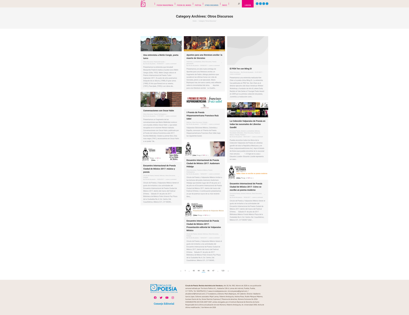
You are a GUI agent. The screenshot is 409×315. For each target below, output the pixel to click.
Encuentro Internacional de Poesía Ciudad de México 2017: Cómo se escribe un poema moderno (246, 186)
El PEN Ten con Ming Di (241, 68)
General (243, 131)
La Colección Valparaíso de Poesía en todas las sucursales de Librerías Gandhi (247, 124)
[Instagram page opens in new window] (263, 3)
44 (199, 271)
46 (208, 271)
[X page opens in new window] (260, 3)
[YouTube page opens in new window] (267, 3)
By (149, 63)
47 (213, 271)
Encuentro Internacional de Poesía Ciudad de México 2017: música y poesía (159, 168)
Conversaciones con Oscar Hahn (158, 110)
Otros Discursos (148, 62)
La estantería (197, 61)
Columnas (189, 61)
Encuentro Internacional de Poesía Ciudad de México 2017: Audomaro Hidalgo (203, 163)
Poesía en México (202, 170)
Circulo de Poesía (235, 131)
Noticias (189, 122)
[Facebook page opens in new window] (257, 3)
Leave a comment (171, 63)
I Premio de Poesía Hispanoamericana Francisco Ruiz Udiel (202, 115)
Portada (205, 122)
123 (222, 271)
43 (194, 271)
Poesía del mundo (159, 62)
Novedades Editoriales (236, 133)
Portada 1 (243, 135)
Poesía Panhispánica (160, 114)
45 (203, 271)
